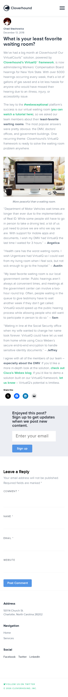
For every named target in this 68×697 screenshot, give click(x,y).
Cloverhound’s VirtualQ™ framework (28, 62)
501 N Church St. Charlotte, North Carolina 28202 (23, 612)
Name (8, 516)
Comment (11, 491)
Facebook (9, 656)
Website (9, 560)
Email (8, 538)
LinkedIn (34, 656)
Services (8, 638)
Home (7, 632)
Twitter (22, 656)
